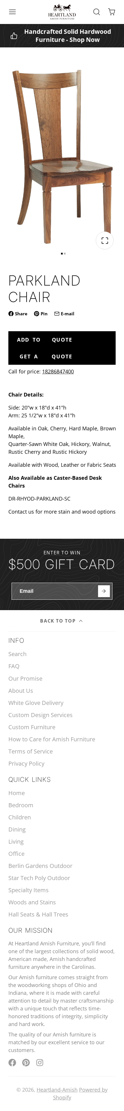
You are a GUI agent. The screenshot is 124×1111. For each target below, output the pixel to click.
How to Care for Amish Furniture (51, 739)
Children (19, 817)
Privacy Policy (26, 763)
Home (16, 793)
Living (16, 841)
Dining (17, 829)
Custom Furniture (31, 727)
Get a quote (46, 356)
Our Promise (25, 678)
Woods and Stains (32, 902)
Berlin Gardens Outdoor (40, 866)
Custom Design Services (40, 715)
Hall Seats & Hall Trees (38, 914)
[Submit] (104, 591)
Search (17, 654)
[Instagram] (40, 1062)
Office (16, 854)
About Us (20, 691)
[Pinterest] (26, 1062)
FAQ (14, 666)
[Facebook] (12, 1062)
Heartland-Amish (57, 1089)
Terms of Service (30, 751)
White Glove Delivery (35, 703)
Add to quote (44, 339)
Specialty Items (28, 890)
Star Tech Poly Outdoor (39, 878)
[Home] (62, 11)
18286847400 (58, 371)
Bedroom (20, 805)
